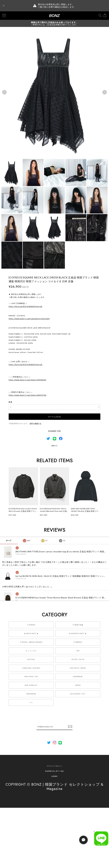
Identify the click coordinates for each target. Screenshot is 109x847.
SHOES (78, 685)
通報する (54, 445)
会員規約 (54, 776)
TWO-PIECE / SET (31, 676)
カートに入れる (54, 416)
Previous (4, 92)
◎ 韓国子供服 (78, 625)
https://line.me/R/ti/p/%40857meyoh (25, 306)
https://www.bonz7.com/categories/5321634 (29, 319)
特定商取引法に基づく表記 (54, 771)
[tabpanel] (54, 92)
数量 (10, 402)
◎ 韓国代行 (77, 642)
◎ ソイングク (31, 651)
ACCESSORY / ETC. (78, 694)
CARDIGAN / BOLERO (31, 668)
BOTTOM (31, 659)
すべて (9, 540)
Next (104, 92)
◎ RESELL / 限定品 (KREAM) (31, 642)
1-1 (31, 702)
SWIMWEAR (31, 694)
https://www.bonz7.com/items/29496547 (27, 380)
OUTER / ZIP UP (77, 659)
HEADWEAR (78, 676)
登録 (70, 726)
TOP (78, 651)
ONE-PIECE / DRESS (78, 668)
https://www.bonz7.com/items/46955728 (27, 395)
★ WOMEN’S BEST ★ (77, 633)
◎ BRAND (31, 625)
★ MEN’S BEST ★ (31, 633)
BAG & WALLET (31, 685)
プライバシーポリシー (54, 766)
